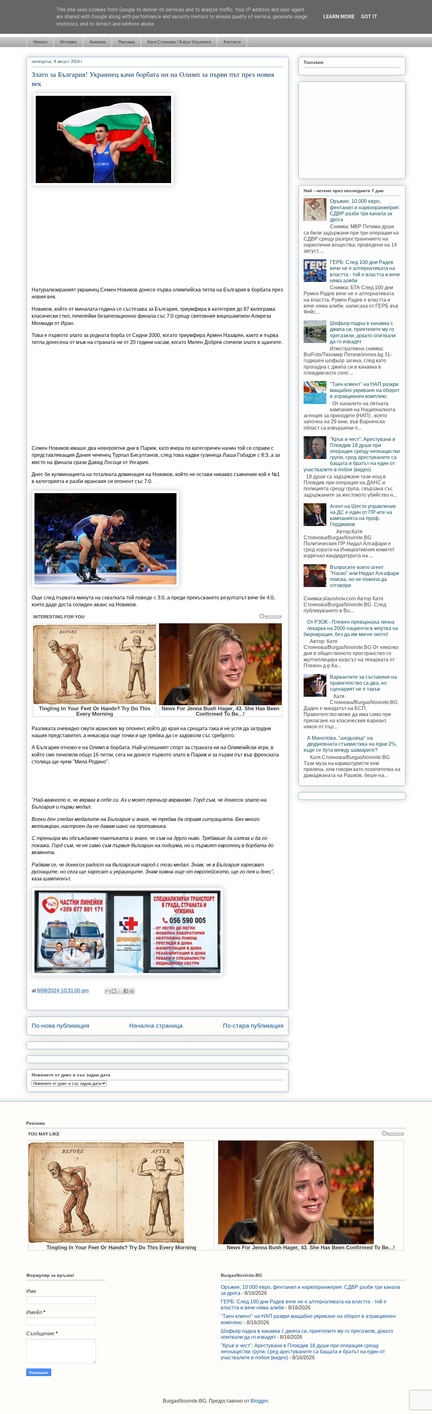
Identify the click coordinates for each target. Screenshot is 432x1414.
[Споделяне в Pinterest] (132, 991)
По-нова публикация (60, 1025)
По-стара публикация (253, 1025)
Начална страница (156, 1025)
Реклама (126, 42)
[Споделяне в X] (120, 991)
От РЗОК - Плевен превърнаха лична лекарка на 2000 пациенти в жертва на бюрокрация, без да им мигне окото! (351, 628)
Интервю (68, 42)
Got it (369, 17)
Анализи (97, 42)
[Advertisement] (157, 237)
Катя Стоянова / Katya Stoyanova (179, 42)
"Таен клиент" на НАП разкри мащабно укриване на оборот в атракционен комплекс (364, 390)
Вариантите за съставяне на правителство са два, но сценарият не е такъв (363, 683)
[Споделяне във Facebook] (126, 991)
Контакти (232, 42)
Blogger (259, 1401)
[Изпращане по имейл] (108, 991)
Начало (40, 42)
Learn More (339, 17)
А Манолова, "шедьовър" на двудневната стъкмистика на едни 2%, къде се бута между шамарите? (350, 744)
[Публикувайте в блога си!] (114, 991)
